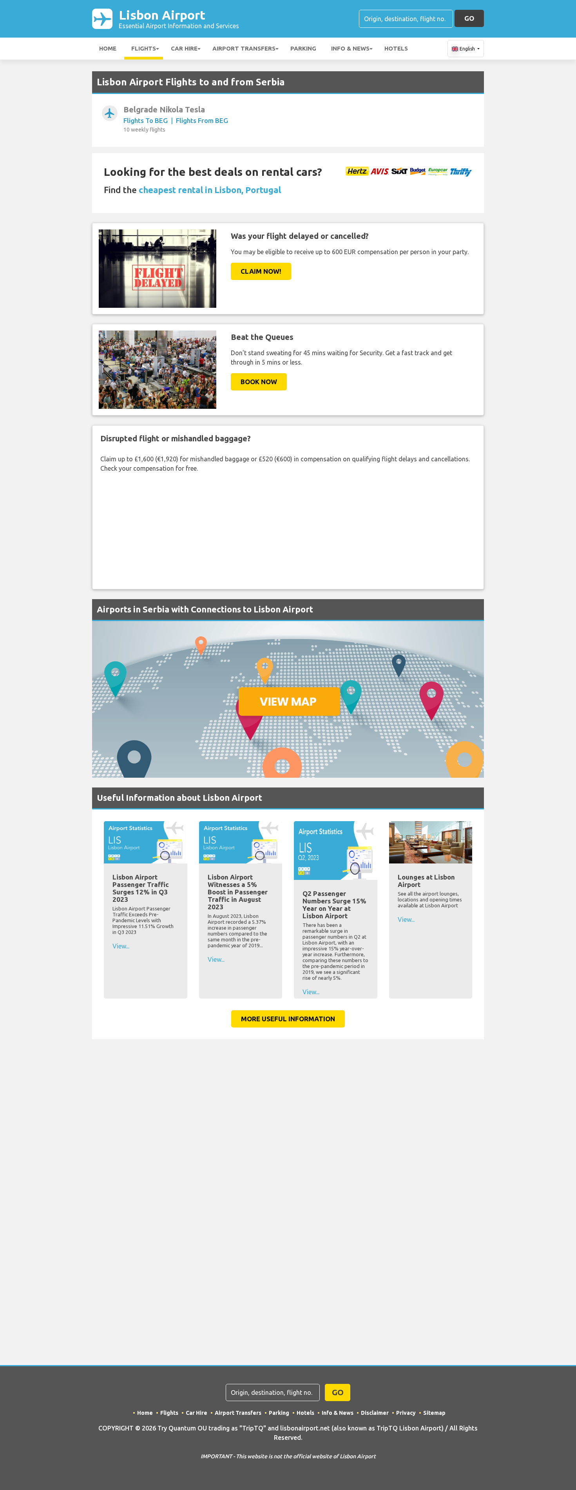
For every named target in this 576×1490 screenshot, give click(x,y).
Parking (303, 48)
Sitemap (434, 1413)
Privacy (406, 1413)
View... (120, 946)
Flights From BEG (202, 120)
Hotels (396, 48)
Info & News (350, 48)
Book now (259, 381)
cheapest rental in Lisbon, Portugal (210, 190)
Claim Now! (261, 271)
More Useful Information (288, 1018)
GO (469, 18)
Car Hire (184, 48)
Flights (143, 48)
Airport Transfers (243, 48)
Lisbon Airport (179, 18)
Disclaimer (375, 1413)
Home (107, 48)
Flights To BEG (145, 120)
